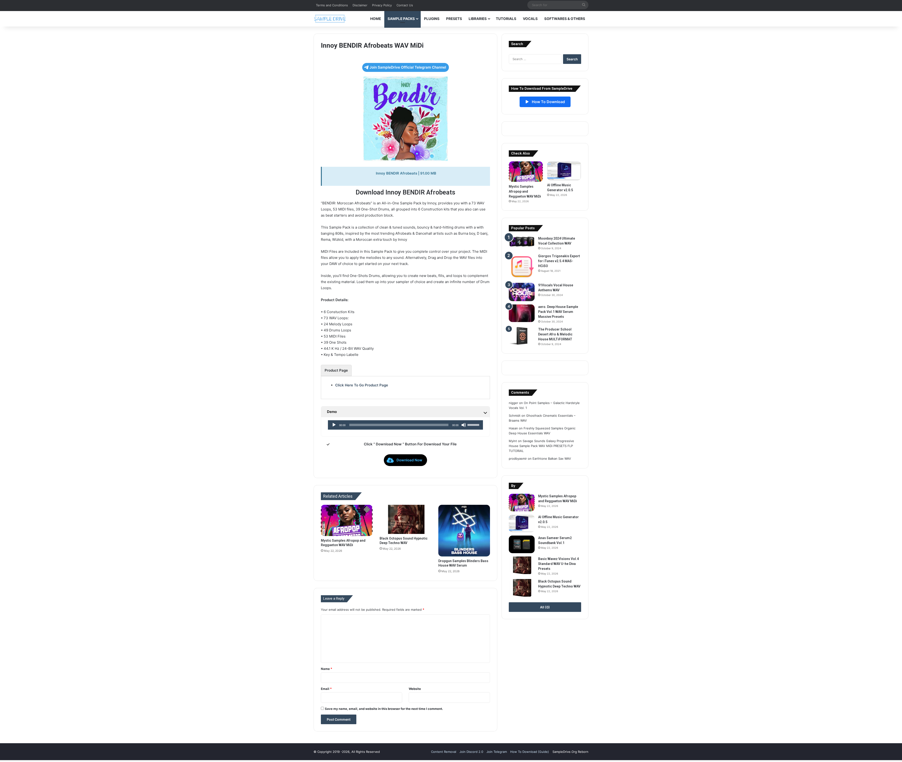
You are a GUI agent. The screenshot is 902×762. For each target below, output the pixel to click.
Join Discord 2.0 (471, 752)
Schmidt (515, 415)
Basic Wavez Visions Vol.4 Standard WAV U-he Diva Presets (558, 564)
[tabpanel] (405, 385)
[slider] (474, 424)
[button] (405, 460)
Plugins (431, 18)
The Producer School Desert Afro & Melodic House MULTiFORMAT (555, 334)
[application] (405, 425)
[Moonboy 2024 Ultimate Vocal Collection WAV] (522, 241)
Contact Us (405, 5)
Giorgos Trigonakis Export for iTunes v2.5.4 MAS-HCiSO (559, 261)
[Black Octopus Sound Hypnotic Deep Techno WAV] (405, 519)
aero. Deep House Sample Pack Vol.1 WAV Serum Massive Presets (558, 312)
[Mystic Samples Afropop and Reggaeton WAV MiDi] (347, 520)
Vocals (530, 18)
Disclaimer (360, 5)
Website (415, 689)
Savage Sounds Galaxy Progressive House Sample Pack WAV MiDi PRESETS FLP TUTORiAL (541, 446)
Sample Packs (401, 18)
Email (326, 689)
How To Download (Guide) (529, 752)
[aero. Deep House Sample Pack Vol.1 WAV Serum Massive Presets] (522, 313)
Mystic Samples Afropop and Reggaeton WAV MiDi (525, 191)
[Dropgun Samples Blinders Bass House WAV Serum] (464, 530)
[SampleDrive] (330, 18)
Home (375, 18)
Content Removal (443, 752)
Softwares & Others (564, 18)
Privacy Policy (382, 5)
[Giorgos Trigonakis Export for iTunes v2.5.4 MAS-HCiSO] (522, 267)
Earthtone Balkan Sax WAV (552, 458)
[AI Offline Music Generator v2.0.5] (564, 171)
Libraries (478, 18)
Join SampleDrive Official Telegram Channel (407, 67)
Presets (454, 18)
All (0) (545, 607)
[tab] (336, 370)
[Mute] (463, 425)
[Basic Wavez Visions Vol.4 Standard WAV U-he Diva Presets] (522, 565)
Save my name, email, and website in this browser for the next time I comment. (384, 709)
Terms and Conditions (332, 5)
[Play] (334, 425)
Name (326, 669)
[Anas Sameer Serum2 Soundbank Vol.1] (522, 544)
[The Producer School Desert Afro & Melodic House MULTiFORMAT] (522, 336)
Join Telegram (496, 752)
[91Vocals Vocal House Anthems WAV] (522, 292)
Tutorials (506, 18)
